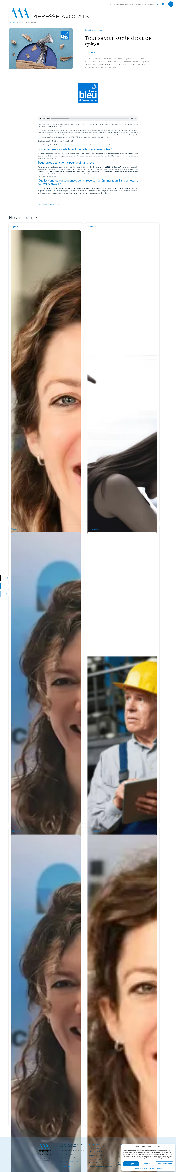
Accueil (12, 23)
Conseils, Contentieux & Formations (100, 1167)
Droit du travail (94, 1148)
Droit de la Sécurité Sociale (97, 1163)
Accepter (131, 1164)
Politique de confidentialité (154, 1168)
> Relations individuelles (96, 1152)
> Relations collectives (95, 1156)
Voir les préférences (164, 1164)
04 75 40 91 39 (73, 1162)
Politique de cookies (139, 1168)
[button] (172, 1147)
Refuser (147, 1164)
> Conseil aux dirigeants (96, 1159)
